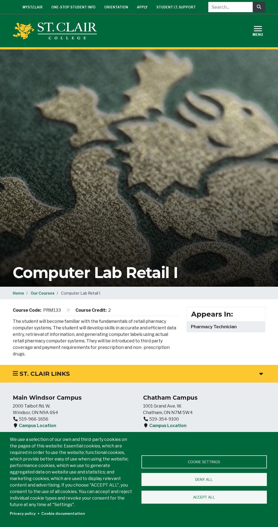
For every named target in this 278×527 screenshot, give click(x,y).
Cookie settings (204, 462)
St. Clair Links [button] (44, 373)
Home (18, 293)
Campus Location (37, 425)
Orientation (116, 7)
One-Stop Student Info (73, 7)
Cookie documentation (63, 513)
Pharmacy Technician (214, 326)
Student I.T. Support (176, 7)
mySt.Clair (33, 7)
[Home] (57, 31)
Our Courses (43, 293)
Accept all (204, 497)
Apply (142, 7)
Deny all (204, 479)
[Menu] (261, 30)
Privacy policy (23, 513)
